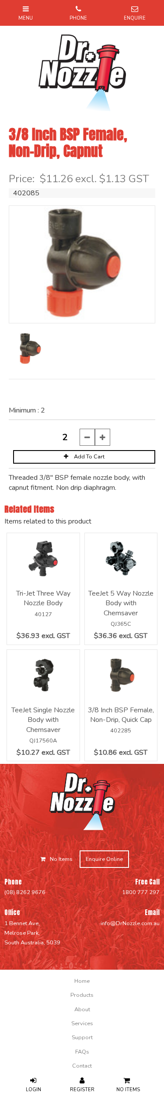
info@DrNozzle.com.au (130, 923)
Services (82, 1023)
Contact (82, 1066)
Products (82, 995)
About (82, 1009)
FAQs (82, 1052)
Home (82, 981)
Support (82, 1037)
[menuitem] (82, 981)
